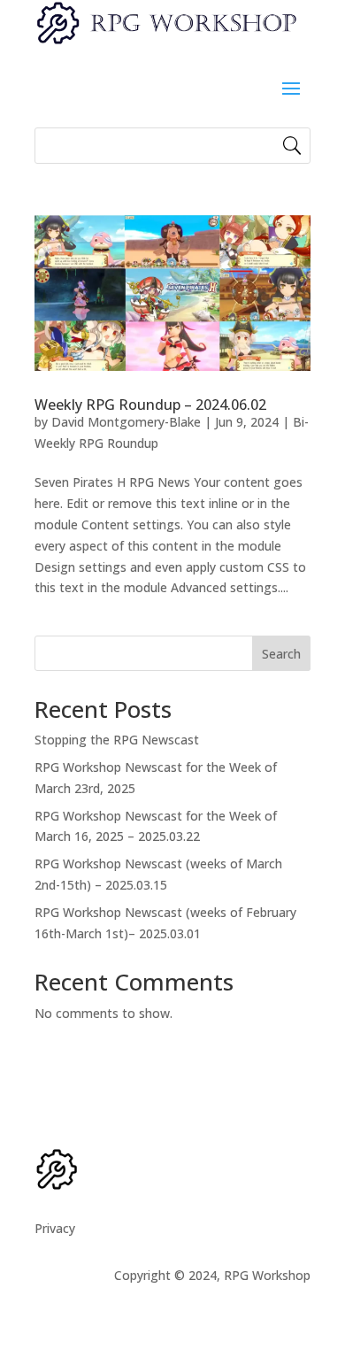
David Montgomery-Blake (126, 421)
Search (281, 653)
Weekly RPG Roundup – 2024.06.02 (150, 404)
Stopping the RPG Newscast (116, 739)
